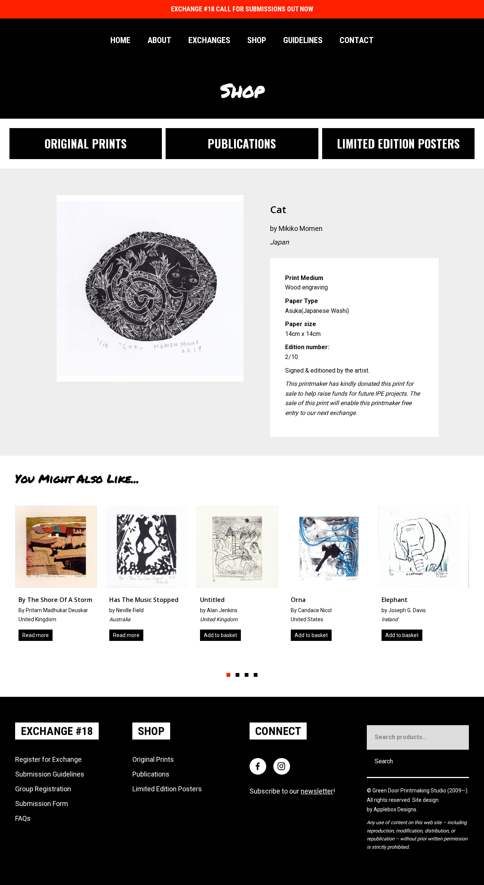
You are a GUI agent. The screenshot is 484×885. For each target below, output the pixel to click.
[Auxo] (424, 576)
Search (384, 761)
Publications (150, 774)
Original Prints (153, 759)
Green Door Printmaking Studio (409, 791)
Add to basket (134, 635)
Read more (40, 635)
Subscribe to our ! (292, 791)
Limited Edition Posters (167, 789)
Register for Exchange (48, 759)
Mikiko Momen (301, 228)
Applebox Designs (395, 809)
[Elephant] (333, 576)
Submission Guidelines (49, 774)
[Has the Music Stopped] (61, 576)
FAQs (23, 818)
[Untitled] (152, 576)
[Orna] (242, 576)
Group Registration (43, 789)
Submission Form (41, 804)
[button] (228, 675)
